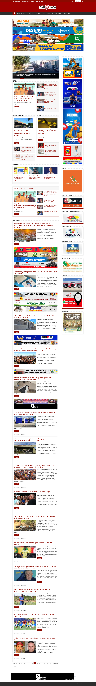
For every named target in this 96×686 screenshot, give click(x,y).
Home (14, 13)
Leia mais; (16, 106)
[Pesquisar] (82, 1)
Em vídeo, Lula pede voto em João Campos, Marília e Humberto (50, 101)
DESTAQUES (15, 165)
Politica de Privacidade (25, 1)
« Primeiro (15, 663)
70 (26, 663)
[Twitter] (71, 1)
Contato (33, 1)
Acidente (48, 13)
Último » (15, 666)
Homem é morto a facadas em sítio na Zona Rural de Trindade (47, 132)
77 (29, 663)
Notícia (18, 13)
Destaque (23, 13)
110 (50, 663)
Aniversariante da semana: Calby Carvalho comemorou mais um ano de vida (50, 177)
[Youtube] (72, 1)
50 (21, 663)
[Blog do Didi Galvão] (48, 7)
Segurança (38, 13)
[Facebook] (69, 1)
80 (37, 663)
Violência (43, 13)
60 (24, 663)
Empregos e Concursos (56, 13)
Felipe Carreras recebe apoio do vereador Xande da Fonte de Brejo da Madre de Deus (24, 98)
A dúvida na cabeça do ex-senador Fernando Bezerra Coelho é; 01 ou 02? (50, 94)
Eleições (32, 13)
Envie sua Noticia (16, 1)
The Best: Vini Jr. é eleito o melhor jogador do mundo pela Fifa (20, 177)
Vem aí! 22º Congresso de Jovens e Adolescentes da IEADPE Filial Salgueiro (34, 177)
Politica (28, 13)
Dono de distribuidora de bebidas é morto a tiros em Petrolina (51, 145)
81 (39, 663)
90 (44, 663)
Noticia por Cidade (66, 13)
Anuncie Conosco (39, 1)
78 (32, 663)
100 (47, 663)
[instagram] (74, 1)
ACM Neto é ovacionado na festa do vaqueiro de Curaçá (32, 492)
